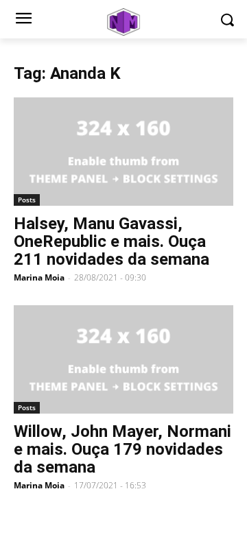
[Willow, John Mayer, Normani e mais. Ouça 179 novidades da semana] (123, 359)
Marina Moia (39, 277)
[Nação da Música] (123, 22)
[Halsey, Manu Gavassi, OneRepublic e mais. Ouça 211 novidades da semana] (123, 151)
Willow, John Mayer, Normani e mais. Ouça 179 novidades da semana (122, 449)
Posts (27, 199)
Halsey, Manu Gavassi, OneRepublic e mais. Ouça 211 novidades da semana (111, 241)
